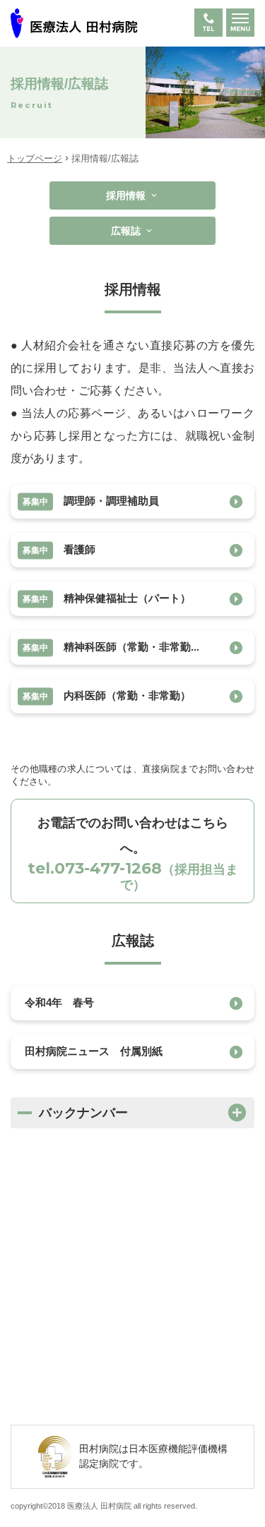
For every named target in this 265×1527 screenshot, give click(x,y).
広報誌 (126, 230)
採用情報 (126, 195)
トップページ (34, 158)
